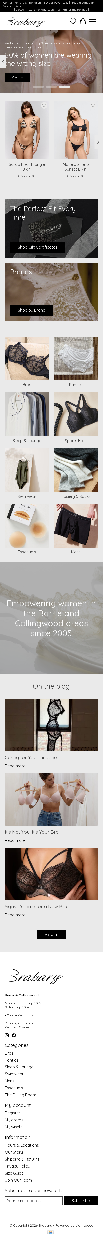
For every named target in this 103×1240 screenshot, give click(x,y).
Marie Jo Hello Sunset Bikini (76, 167)
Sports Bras (76, 440)
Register (12, 1112)
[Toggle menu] (93, 21)
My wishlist (14, 1126)
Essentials (27, 551)
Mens (76, 551)
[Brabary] (26, 21)
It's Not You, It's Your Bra (32, 832)
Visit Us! (18, 77)
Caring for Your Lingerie (31, 757)
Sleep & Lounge (27, 440)
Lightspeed (85, 1225)
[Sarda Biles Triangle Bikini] (27, 130)
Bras (27, 384)
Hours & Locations (22, 1145)
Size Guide (14, 1173)
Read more (15, 765)
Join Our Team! (19, 1180)
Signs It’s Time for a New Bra (36, 906)
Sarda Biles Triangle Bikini (27, 167)
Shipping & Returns (22, 1159)
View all (51, 934)
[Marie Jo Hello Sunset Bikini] (76, 130)
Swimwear (27, 496)
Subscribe (81, 1200)
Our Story (14, 1152)
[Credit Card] (51, 1232)
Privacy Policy (17, 1166)
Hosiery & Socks (76, 496)
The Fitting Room (20, 1094)
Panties (76, 384)
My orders (14, 1119)
